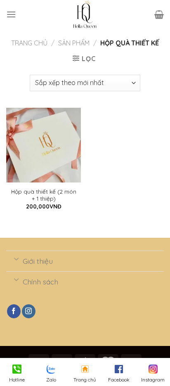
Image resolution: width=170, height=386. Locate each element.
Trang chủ (29, 43)
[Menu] (11, 14)
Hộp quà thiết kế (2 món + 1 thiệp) (43, 195)
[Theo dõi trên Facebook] (14, 311)
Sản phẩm (74, 43)
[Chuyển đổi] (16, 258)
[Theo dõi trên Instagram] (28, 311)
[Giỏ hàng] (159, 14)
